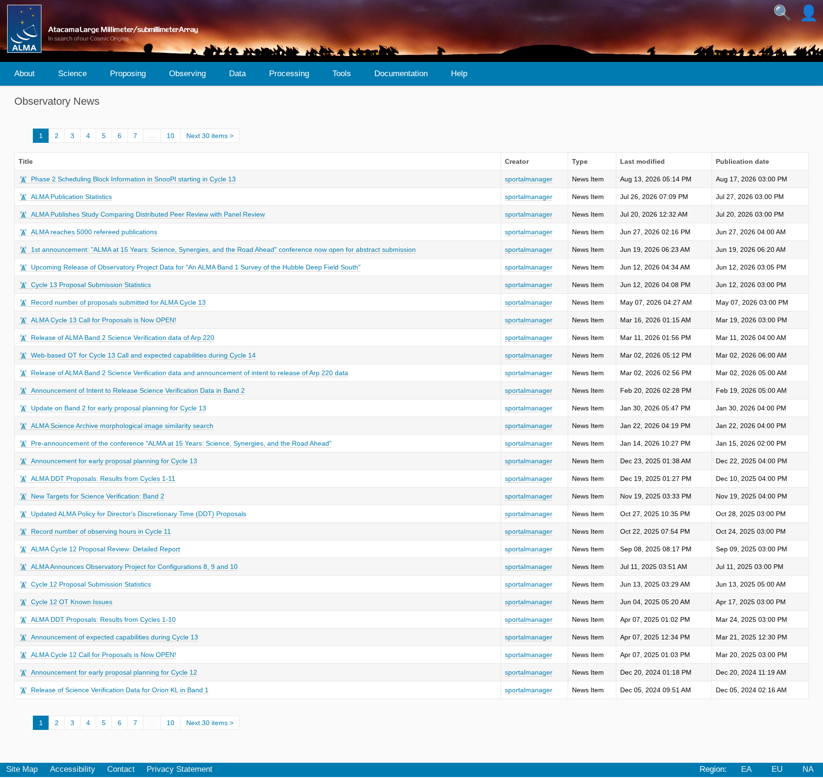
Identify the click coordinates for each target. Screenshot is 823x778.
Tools (341, 73)
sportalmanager (528, 179)
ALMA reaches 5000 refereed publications (94, 232)
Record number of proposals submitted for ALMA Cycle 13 (118, 302)
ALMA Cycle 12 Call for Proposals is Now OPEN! (103, 654)
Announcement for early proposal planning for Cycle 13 (114, 461)
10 (170, 136)
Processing (289, 73)
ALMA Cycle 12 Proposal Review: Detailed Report (105, 549)
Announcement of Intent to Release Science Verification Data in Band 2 (138, 390)
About (24, 73)
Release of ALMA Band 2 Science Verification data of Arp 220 (122, 337)
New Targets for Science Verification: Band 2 (97, 496)
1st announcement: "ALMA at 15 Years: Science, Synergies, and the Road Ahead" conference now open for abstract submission (223, 249)
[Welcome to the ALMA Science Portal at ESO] (106, 29)
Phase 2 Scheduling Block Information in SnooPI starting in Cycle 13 (133, 179)
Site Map (22, 769)
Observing (187, 73)
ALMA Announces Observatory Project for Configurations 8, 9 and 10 (134, 566)
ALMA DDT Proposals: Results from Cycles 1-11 (103, 478)
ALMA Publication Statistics (71, 196)
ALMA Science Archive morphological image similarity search (122, 425)
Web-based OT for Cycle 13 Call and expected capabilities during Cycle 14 (143, 355)
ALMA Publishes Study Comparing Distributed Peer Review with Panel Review (148, 214)
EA (746, 769)
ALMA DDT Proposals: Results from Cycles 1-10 (103, 619)
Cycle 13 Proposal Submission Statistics (91, 285)
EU (777, 769)
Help (459, 73)
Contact (121, 769)
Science (72, 73)
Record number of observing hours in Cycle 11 (101, 531)
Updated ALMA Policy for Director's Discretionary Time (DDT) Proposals (138, 514)
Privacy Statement (179, 769)
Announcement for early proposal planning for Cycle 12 (114, 672)
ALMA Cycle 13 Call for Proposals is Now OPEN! (103, 320)
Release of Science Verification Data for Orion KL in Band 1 (120, 690)
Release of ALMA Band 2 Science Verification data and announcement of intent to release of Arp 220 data (189, 373)
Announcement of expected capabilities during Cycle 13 (114, 637)
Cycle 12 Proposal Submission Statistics (91, 584)
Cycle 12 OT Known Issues (71, 602)
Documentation (401, 73)
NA (808, 769)
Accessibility (72, 769)
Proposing (128, 73)
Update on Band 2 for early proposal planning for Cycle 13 (118, 408)
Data (237, 73)
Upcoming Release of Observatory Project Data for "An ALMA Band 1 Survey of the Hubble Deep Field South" (196, 267)
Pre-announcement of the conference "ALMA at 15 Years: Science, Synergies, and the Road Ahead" (181, 443)
